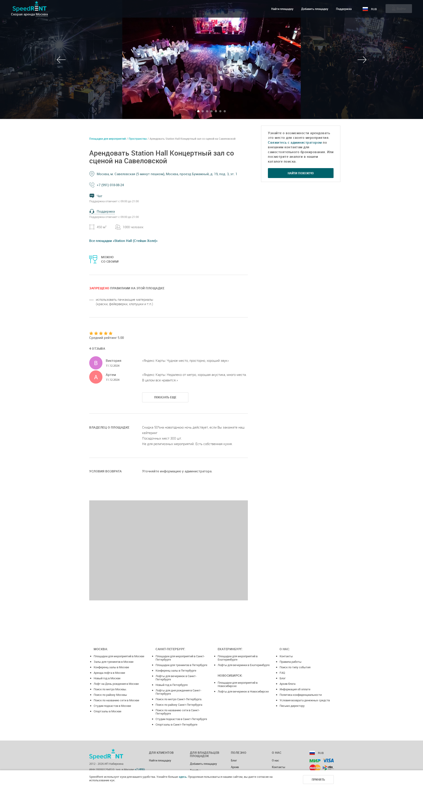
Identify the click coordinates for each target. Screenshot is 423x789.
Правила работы (290, 662)
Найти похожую (301, 173)
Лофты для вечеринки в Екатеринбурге (244, 665)
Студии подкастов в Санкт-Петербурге (181, 719)
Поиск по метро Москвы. (110, 689)
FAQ (282, 673)
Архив (235, 767)
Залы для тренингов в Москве (114, 662)
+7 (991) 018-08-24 (110, 185)
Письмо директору (292, 706)
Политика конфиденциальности (301, 695)
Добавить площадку (314, 9)
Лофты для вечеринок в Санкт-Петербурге (176, 677)
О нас (275, 760)
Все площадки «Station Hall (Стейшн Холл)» (123, 240)
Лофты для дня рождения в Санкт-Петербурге (178, 692)
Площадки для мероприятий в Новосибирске (238, 684)
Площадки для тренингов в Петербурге (181, 665)
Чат (99, 196)
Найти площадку (282, 9)
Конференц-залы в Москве (111, 667)
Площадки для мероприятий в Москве (119, 656)
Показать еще (165, 397)
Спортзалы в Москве (107, 711)
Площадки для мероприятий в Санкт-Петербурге (180, 657)
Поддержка (344, 9)
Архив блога (287, 684)
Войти (401, 8)
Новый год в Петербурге (172, 685)
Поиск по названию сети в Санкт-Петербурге (178, 711)
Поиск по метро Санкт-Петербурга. (179, 699)
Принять (318, 780)
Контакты (286, 656)
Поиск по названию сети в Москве (116, 700)
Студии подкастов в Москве (112, 706)
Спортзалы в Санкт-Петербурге (176, 724)
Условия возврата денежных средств (305, 700)
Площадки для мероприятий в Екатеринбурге (238, 657)
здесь (183, 777)
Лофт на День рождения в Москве (116, 684)
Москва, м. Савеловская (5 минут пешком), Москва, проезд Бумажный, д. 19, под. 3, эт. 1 (167, 174)
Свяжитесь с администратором (295, 142)
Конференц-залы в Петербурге (176, 670)
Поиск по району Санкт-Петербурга (179, 705)
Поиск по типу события (295, 667)
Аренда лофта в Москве (109, 673)
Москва (42, 14)
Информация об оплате (295, 689)
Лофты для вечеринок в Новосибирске (243, 691)
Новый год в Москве (107, 678)
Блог (283, 678)
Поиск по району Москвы (110, 695)
